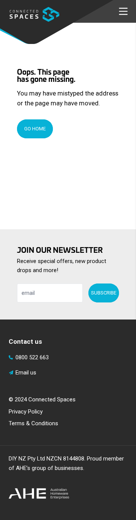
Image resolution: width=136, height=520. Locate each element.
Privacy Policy (26, 411)
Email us (25, 372)
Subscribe (103, 293)
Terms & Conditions (33, 423)
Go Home (35, 129)
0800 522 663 (32, 357)
